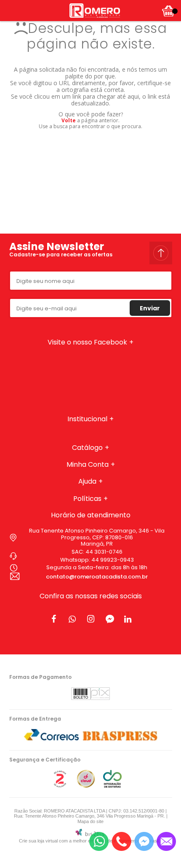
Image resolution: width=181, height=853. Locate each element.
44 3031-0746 (103, 552)
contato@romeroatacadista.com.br (97, 577)
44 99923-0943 (112, 560)
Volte (68, 120)
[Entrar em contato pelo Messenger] (144, 841)
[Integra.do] (112, 785)
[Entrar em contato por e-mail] (166, 841)
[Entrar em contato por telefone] (121, 841)
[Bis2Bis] (60, 785)
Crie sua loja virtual (38, 840)
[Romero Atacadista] (94, 10)
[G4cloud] (86, 785)
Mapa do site (90, 821)
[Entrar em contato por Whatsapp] (99, 841)
